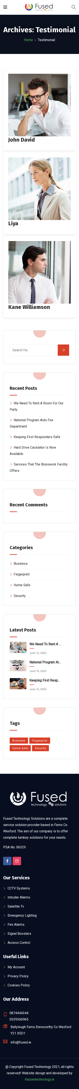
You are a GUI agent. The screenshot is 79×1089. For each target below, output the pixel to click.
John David (21, 140)
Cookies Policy (19, 985)
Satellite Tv (16, 906)
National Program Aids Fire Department (45, 662)
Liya (13, 223)
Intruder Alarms (19, 897)
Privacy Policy (18, 976)
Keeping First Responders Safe (37, 437)
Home (28, 40)
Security (20, 596)
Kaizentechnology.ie (39, 1079)
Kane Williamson (29, 307)
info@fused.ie (21, 1042)
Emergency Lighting (22, 915)
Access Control (19, 943)
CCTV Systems (19, 888)
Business (21, 564)
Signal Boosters (19, 934)
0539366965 (18, 1019)
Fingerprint (21, 574)
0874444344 (18, 1013)
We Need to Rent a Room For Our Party (45, 644)
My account (16, 967)
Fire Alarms (16, 925)
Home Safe (22, 585)
